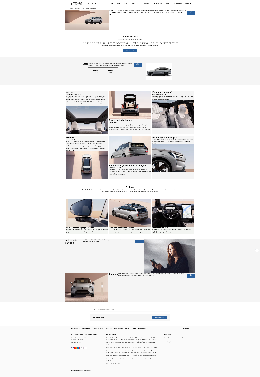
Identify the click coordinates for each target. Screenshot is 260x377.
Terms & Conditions (86, 328)
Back (72, 8)
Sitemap (127, 328)
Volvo (87, 8)
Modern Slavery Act (143, 328)
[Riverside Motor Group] (76, 3)
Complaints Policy (98, 328)
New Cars (91, 8)
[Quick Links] (257, 250)
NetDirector (74, 370)
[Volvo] (92, 3)
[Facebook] (165, 342)
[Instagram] (167, 342)
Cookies (134, 328)
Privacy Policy (108, 328)
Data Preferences (118, 328)
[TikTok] (170, 342)
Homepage (82, 8)
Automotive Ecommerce (85, 370)
